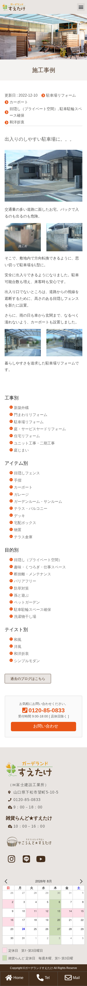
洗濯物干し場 (25, 617)
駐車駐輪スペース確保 (32, 610)
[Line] (26, 859)
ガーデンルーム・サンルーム (38, 501)
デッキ (19, 516)
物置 (17, 530)
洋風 (17, 647)
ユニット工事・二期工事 (34, 443)
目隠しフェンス (27, 473)
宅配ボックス (25, 523)
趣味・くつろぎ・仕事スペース (40, 567)
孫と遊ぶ (21, 595)
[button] (81, 7)
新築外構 (21, 408)
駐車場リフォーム (61, 95)
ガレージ (21, 494)
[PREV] (6, 881)
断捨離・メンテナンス (32, 574)
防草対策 (21, 588)
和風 (17, 640)
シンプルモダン (27, 661)
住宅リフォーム (27, 436)
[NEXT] (80, 881)
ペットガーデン (27, 602)
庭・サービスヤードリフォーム (40, 429)
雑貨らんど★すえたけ (29, 818)
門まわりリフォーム (30, 415)
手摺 (17, 480)
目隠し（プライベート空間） (34, 109)
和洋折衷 (17, 122)
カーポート (19, 102)
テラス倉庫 (23, 537)
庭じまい (21, 450)
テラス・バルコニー (30, 508)
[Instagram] (11, 859)
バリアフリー (25, 581)
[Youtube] (41, 859)
